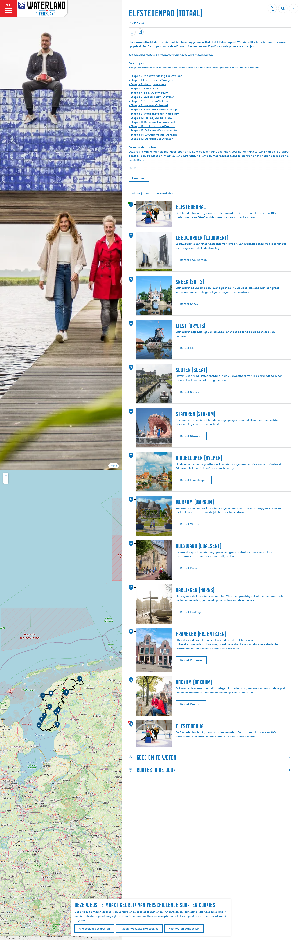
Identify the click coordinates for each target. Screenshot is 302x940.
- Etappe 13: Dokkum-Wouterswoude (153, 130)
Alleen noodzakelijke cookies (139, 928)
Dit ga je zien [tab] (140, 193)
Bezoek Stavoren (191, 436)
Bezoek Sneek (189, 304)
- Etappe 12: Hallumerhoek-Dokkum (152, 126)
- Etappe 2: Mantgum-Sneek (147, 84)
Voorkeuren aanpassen (184, 928)
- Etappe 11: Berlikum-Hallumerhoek (152, 122)
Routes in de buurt (157, 770)
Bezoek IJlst (187, 348)
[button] (66, 694)
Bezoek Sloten (189, 392)
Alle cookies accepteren (94, 928)
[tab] (113, 465)
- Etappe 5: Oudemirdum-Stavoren (152, 97)
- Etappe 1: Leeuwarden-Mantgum (151, 80)
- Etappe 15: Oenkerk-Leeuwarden (151, 138)
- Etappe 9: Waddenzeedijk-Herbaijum (154, 113)
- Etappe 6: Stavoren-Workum (148, 101)
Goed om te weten (156, 757)
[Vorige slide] (4, 235)
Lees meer (139, 178)
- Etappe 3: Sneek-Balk (144, 88)
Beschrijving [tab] (165, 193)
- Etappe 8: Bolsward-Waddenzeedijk (153, 109)
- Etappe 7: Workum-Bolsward (148, 105)
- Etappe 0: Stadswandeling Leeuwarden (155, 76)
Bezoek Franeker (191, 660)
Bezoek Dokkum (190, 704)
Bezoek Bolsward (191, 568)
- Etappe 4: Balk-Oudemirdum (148, 92)
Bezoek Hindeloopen (193, 480)
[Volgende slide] (118, 235)
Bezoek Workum (190, 524)
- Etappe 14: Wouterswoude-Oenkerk (153, 134)
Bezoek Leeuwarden (193, 260)
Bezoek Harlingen (191, 612)
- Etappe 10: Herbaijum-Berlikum (150, 118)
